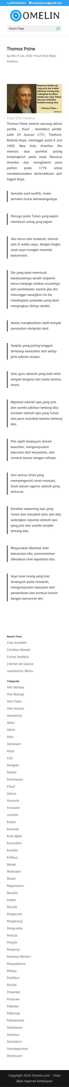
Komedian (14, 843)
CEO (10, 758)
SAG (13, 56)
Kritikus (12, 857)
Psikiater (13, 1006)
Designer (13, 765)
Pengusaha (15, 928)
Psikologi (13, 1013)
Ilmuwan (13, 808)
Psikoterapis (15, 1020)
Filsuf (37, 56)
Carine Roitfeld (18, 657)
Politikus (12, 61)
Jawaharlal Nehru (20, 671)
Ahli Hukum (15, 708)
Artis (10, 737)
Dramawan (15, 779)
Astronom (14, 744)
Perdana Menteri (19, 957)
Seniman (13, 1035)
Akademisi (14, 716)
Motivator (14, 871)
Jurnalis (12, 815)
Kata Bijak (49, 56)
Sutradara (14, 1041)
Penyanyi (13, 949)
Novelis (12, 893)
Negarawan (15, 886)
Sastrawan (14, 1027)
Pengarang (14, 921)
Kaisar (11, 822)
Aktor (11, 723)
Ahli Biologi (15, 694)
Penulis (12, 935)
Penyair (12, 942)
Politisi (11, 985)
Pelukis (12, 907)
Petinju (12, 971)
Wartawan (14, 1056)
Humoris (13, 800)
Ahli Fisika (14, 701)
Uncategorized (17, 1049)
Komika (12, 850)
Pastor (11, 900)
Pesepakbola (16, 964)
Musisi (11, 879)
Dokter (11, 772)
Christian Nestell (19, 650)
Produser (13, 999)
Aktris (11, 730)
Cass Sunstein (16, 643)
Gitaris (11, 794)
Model (11, 864)
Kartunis (13, 829)
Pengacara (14, 914)
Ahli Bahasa (15, 687)
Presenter (13, 992)
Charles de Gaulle (20, 664)
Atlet (10, 751)
